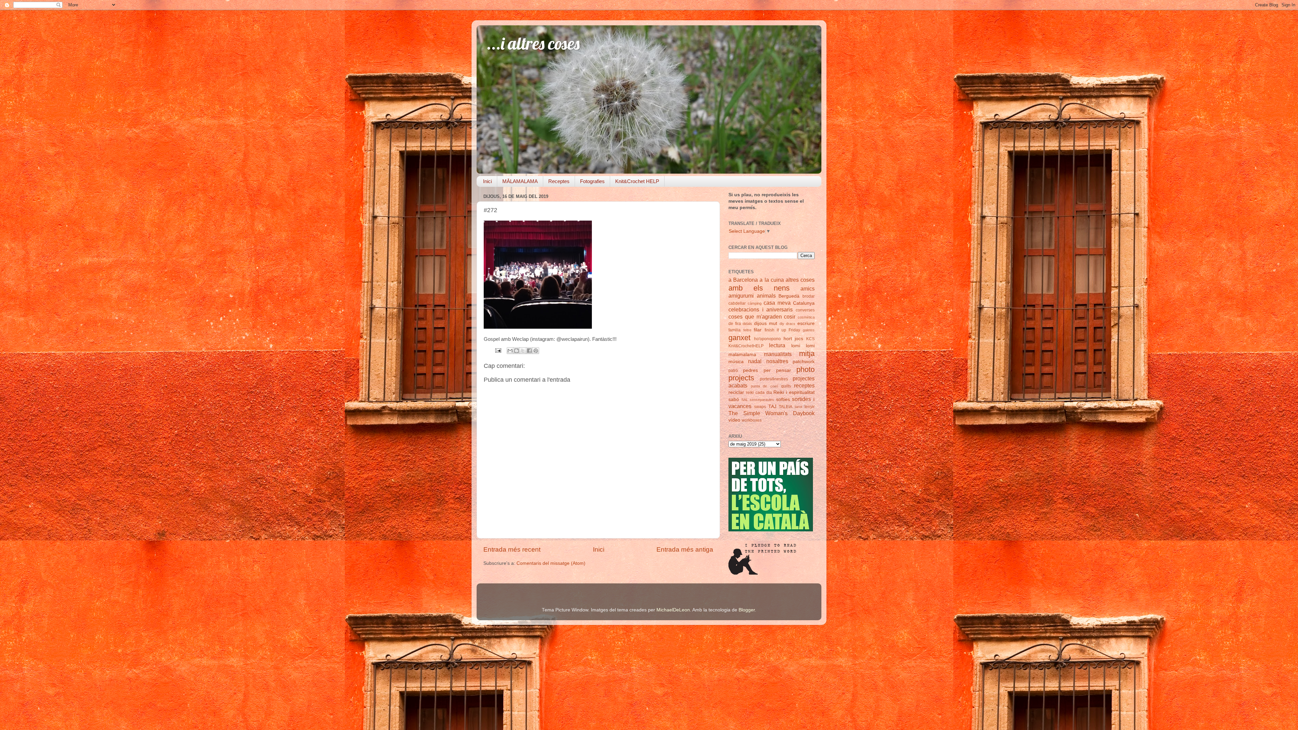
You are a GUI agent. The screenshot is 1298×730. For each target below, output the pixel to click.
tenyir (809, 406)
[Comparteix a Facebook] (529, 350)
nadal (755, 361)
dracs (790, 324)
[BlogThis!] (516, 350)
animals (766, 296)
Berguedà (788, 296)
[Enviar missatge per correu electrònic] (498, 350)
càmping (755, 303)
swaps (760, 406)
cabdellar (737, 303)
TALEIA (785, 406)
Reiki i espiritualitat (794, 392)
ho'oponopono (767, 338)
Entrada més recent (511, 549)
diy (781, 324)
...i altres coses (533, 43)
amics (807, 288)
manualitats (778, 354)
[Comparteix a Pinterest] (535, 350)
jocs (799, 338)
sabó (733, 399)
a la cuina (772, 280)
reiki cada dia (759, 392)
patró (733, 370)
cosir (789, 316)
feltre (747, 330)
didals (747, 324)
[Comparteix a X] (523, 350)
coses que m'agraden (755, 316)
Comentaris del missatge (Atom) (550, 563)
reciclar (736, 392)
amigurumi (741, 296)
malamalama (742, 354)
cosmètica (806, 317)
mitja (807, 353)
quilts (786, 386)
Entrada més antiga (684, 549)
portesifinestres (774, 379)
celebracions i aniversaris (760, 309)
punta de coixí (764, 386)
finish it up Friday (782, 330)
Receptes (559, 181)
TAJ (772, 406)
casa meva (777, 303)
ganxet (739, 337)
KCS (810, 338)
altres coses (800, 280)
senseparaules (762, 400)
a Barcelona (743, 280)
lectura (777, 345)
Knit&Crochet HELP (637, 181)
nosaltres (777, 361)
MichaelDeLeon (673, 609)
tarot (798, 407)
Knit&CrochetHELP (746, 346)
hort (788, 338)
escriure (806, 323)
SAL (744, 400)
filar (758, 329)
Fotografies (592, 181)
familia (734, 330)
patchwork (804, 361)
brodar (808, 296)
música (736, 361)
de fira (734, 323)
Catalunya (804, 303)
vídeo (734, 420)
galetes (809, 330)
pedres (750, 370)
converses (805, 310)
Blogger (747, 609)
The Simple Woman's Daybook (771, 413)
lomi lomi (803, 345)
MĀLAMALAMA (520, 181)
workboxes (752, 420)
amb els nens (759, 288)
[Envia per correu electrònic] (510, 350)
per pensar (777, 370)
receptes (804, 385)
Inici (487, 181)
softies (783, 399)
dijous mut (765, 323)
